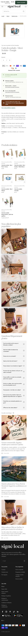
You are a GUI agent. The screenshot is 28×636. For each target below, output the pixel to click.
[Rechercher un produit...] (14, 11)
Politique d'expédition (6, 596)
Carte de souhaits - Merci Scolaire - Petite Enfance (19, 166)
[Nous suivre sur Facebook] (2, 612)
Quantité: (3, 57)
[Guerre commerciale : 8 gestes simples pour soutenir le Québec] (14, 427)
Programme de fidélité (20, 572)
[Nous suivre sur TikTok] (14, 612)
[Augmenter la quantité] (10, 60)
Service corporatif (19, 569)
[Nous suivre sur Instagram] (6, 612)
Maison (8, 16)
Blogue (2, 586)
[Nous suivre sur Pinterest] (10, 612)
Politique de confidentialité (4, 605)
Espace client (4, 589)
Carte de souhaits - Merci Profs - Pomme (6, 166)
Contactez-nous (4, 572)
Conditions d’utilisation (6, 602)
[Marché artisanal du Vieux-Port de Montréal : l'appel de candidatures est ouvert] (14, 468)
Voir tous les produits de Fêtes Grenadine (10, 45)
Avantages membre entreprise (20, 575)
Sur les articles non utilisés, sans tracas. (12, 87)
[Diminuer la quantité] (3, 60)
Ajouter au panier (21, 2)
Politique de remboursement (4, 599)
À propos (3, 569)
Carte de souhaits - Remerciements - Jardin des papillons (7, 214)
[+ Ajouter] (11, 158)
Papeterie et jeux (14, 16)
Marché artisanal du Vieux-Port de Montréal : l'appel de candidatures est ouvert (13, 486)
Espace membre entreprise (4, 592)
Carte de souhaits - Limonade (18, 189)
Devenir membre (19, 579)
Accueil (2, 16)
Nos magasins (4, 574)
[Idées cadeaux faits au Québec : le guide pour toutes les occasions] (14, 512)
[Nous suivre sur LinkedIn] (18, 612)
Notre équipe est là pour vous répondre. (12, 92)
